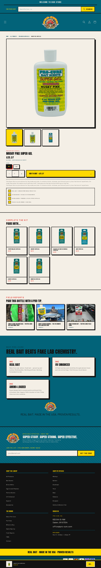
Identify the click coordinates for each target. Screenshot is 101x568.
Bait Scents (9, 480)
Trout (54, 488)
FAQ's (7, 537)
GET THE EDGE (86, 453)
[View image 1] (14, 137)
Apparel (8, 501)
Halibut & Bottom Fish (60, 505)
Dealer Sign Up (10, 529)
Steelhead (56, 484)
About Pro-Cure (11, 516)
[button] (5, 22)
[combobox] (49, 9)
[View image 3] (50, 137)
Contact (8, 541)
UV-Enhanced (10, 496)
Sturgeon (55, 501)
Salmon (55, 480)
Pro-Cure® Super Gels (24, 36)
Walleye (55, 476)
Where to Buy (10, 525)
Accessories (9, 505)
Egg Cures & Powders (12, 488)
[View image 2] (32, 137)
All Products (13, 36)
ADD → (90, 564)
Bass (54, 492)
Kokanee (55, 496)
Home (7, 36)
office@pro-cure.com (62, 526)
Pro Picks (9, 520)
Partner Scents (10, 492)
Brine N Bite (10, 484)
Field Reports (10, 533)
